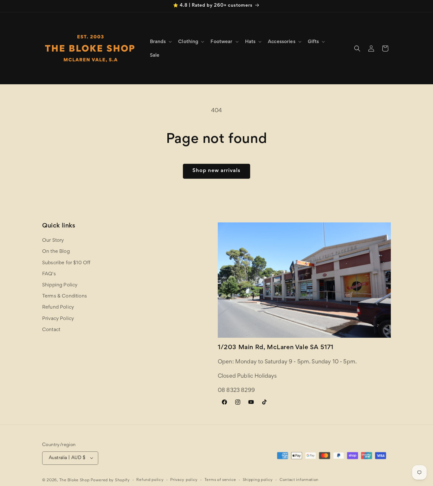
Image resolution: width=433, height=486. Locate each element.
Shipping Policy (59, 285)
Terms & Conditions (64, 296)
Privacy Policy (58, 319)
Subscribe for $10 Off (66, 263)
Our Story (53, 241)
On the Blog (56, 252)
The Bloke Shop (74, 480)
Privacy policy (184, 480)
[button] (160, 41)
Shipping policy (258, 480)
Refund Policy (58, 307)
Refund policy (150, 480)
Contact (51, 330)
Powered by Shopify (110, 480)
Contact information (299, 480)
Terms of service (220, 480)
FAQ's (49, 274)
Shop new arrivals (216, 171)
